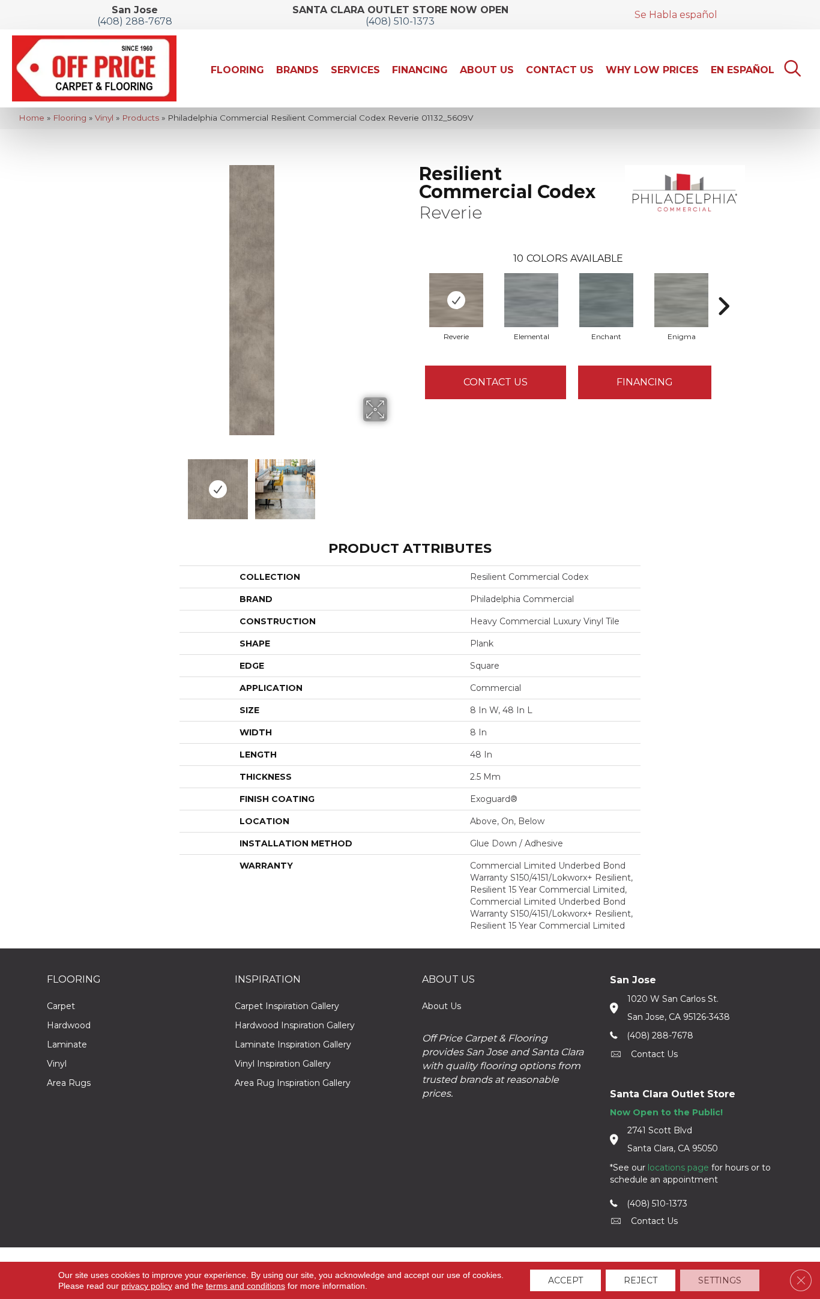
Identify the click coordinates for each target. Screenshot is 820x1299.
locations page (678, 1167)
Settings (719, 1280)
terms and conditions (245, 1286)
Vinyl (104, 117)
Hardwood (69, 1025)
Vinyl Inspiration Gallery (283, 1063)
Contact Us (495, 382)
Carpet (61, 1006)
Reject (640, 1280)
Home (31, 117)
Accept (565, 1280)
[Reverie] (456, 300)
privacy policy (146, 1286)
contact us (654, 1054)
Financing (645, 382)
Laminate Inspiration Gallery (293, 1044)
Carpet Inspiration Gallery (287, 1006)
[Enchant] (606, 300)
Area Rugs (69, 1082)
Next (395, 483)
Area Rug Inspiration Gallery (293, 1082)
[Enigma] (681, 300)
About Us (441, 1006)
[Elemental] (531, 300)
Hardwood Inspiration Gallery (295, 1025)
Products (140, 117)
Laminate (67, 1044)
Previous (109, 483)
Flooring (69, 117)
